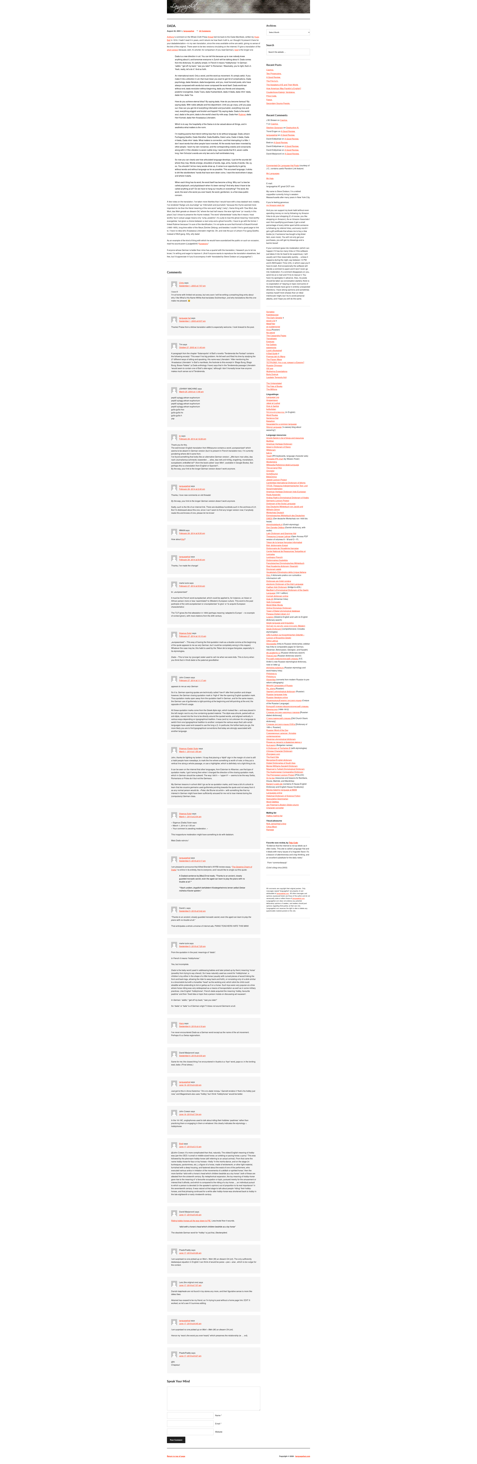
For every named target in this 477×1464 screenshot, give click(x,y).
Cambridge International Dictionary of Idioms (285, 482)
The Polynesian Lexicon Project (280, 775)
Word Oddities (272, 801)
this (182, 539)
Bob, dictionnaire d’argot (277, 545)
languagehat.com (176, 7)
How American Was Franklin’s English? (283, 88)
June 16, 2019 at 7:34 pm (190, 1114)
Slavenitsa (271, 679)
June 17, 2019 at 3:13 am (190, 1146)
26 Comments (205, 31)
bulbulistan (271, 409)
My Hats (270, 178)
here (236, 49)
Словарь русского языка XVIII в (280, 724)
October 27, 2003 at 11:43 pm (192, 347)
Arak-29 (269, 599)
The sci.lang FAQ (274, 467)
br (180, 435)
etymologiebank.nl (274, 524)
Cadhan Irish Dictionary (276, 587)
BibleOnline (271, 476)
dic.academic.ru (273, 652)
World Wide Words (274, 605)
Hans (181, 1023)
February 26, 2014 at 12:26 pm (192, 438)
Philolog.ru (271, 676)
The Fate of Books (274, 386)
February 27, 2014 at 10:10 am (192, 636)
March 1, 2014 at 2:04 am (190, 816)
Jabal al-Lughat (273, 403)
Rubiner (242, 114)
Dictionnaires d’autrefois (277, 560)
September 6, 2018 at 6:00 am (192, 1055)
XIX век (269, 368)
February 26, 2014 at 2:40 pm (192, 489)
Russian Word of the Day (277, 730)
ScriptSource (272, 473)
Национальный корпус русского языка (283, 700)
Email (217, 1423)
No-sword (270, 332)
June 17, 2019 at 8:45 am (190, 1323)
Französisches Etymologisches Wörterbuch (285, 563)
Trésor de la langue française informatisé (284, 542)
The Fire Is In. (272, 81)
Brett (181, 1143)
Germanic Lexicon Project (277, 500)
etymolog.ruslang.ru (275, 667)
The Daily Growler (274, 317)
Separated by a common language (281, 424)
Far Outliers (271, 344)
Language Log (272, 397)
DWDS (269, 518)
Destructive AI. (292, 127)
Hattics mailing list (274, 815)
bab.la (269, 452)
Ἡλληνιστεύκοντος (275, 412)
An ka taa (270, 777)
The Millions (271, 389)
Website (218, 1431)
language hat (185, 318)
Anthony (170, 36)
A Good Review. (273, 77)
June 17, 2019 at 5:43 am (190, 1214)
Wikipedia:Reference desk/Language (282, 464)
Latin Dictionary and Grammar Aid (281, 533)
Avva (268, 329)
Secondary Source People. (278, 103)
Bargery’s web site (274, 783)
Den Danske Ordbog (275, 527)
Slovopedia (271, 643)
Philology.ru (271, 673)
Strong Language (274, 427)
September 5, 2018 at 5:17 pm (192, 860)
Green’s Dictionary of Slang (278, 446)
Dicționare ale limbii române (278, 581)
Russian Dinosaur (274, 365)
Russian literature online (277, 697)
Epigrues (270, 341)
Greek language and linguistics (280, 622)
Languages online (274, 792)
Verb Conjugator (273, 602)
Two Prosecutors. (273, 73)
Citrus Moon (271, 826)
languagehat (188, 31)
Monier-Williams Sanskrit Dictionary (282, 766)
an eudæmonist (273, 326)
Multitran (270, 440)
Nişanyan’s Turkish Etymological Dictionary (285, 769)
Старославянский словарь (278, 718)
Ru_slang (270, 688)
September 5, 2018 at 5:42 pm (192, 911)
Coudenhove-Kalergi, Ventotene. (280, 92)
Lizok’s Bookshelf (274, 350)
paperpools (271, 347)
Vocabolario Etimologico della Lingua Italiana (286, 572)
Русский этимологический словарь (282, 658)
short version (172, 49)
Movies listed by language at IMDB (281, 789)
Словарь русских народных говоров (283, 712)
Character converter (275, 807)
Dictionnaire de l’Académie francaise (282, 548)
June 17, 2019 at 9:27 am (190, 1355)
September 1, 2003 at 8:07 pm (192, 321)
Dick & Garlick (272, 406)
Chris (181, 282)
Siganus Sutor (185, 633)
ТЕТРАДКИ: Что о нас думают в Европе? (285, 362)
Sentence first (272, 418)
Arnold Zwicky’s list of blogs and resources (285, 438)
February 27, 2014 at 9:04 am (192, 586)
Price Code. (271, 95)
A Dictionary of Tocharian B (278, 748)
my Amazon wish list (275, 205)
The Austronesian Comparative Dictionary (284, 772)
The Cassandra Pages (276, 335)
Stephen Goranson (274, 127)
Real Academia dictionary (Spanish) (282, 566)
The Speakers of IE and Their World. (282, 84)
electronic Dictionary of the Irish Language (284, 584)
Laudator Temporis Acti (276, 377)
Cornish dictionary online (277, 596)
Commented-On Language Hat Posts (282, 165)
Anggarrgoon (272, 400)
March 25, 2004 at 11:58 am (191, 391)
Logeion (270, 616)
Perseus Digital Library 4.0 (278, 613)
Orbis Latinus (272, 640)
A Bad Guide (272, 353)
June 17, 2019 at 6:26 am (190, 1253)
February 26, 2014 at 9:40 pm (192, 559)
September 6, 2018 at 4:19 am (192, 1026)
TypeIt (269, 455)
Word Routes (272, 415)
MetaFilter (270, 323)
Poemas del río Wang (275, 356)
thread (210, 36)
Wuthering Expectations (276, 371)
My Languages (272, 173)
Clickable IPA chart (274, 458)
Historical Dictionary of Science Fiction (283, 795)
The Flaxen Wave (274, 359)
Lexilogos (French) (274, 557)
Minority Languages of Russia (279, 685)
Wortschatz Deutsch (275, 512)
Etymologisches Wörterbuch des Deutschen (285, 515)
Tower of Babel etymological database (283, 610)
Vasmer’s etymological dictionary (280, 691)
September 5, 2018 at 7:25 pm (192, 946)
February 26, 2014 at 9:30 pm (192, 533)
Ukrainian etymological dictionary (281, 739)
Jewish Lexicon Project (276, 479)
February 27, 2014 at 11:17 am (192, 680)
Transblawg (271, 338)
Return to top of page (176, 1456)
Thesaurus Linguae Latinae (278, 536)
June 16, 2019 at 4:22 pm (190, 1085)
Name (217, 1415)
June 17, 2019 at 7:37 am (190, 1285)
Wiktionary (271, 449)
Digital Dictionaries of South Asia (280, 763)
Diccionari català (273, 569)
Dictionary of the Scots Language (281, 503)
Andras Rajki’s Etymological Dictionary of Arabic (287, 497)
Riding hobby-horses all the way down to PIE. (191, 1220)
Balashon (270, 421)
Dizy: (268, 575)
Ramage (270, 829)
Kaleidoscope (272, 314)
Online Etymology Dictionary (278, 608)
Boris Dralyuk (272, 374)
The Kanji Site (272, 757)
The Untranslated (274, 383)
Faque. (269, 99)
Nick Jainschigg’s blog (276, 823)
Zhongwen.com (273, 754)
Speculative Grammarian (277, 798)
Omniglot (270, 470)
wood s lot (270, 320)
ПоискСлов (271, 655)
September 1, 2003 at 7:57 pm (192, 285)
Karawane (203, 243)
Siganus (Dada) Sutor (188, 748)
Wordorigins (271, 461)
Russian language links (276, 694)
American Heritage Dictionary (279, 443)
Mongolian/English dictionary (279, 760)
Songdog (270, 311)
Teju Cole (293, 842)
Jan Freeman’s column (282, 804)
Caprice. (270, 69)
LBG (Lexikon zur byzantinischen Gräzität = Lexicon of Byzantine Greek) (285, 636)
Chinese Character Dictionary (279, 751)
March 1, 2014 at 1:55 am (190, 751)
